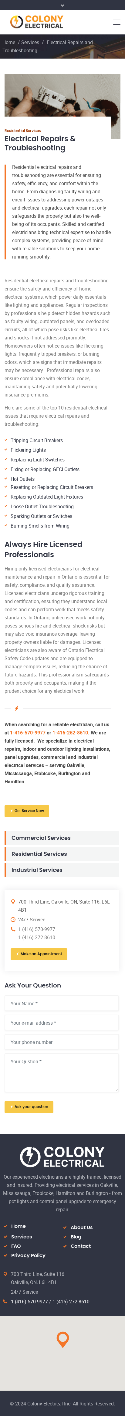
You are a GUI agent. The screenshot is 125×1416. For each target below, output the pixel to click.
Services (30, 42)
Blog (76, 1237)
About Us (82, 1227)
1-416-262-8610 (70, 732)
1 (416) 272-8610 (71, 1301)
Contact (81, 1246)
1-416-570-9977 (28, 732)
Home (8, 42)
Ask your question (31, 1107)
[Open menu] (116, 21)
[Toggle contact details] (62, 5)
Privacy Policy (28, 1255)
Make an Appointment (41, 954)
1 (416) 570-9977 (29, 1301)
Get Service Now (29, 811)
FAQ (16, 1246)
